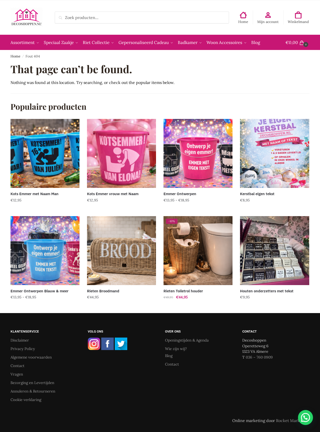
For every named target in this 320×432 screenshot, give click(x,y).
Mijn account (267, 21)
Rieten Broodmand (103, 291)
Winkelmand (298, 21)
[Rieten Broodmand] (121, 250)
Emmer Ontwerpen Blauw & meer (39, 291)
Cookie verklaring (25, 399)
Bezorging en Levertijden (32, 382)
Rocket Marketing (293, 420)
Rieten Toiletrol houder (183, 291)
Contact (17, 365)
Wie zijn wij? (176, 348)
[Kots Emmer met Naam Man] (45, 153)
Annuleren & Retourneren (32, 391)
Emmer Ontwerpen (180, 193)
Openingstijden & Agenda (187, 340)
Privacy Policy (22, 348)
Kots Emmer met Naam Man (34, 193)
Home (243, 21)
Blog (168, 355)
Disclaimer (19, 340)
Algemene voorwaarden (31, 357)
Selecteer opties (45, 210)
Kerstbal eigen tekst (257, 193)
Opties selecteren (274, 307)
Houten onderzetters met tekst (267, 291)
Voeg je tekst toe (198, 210)
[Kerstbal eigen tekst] (274, 153)
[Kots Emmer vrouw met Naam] (121, 153)
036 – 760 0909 (259, 357)
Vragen (16, 374)
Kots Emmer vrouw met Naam (112, 193)
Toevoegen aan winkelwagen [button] (121, 307)
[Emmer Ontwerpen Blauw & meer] (45, 250)
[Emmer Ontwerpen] (198, 153)
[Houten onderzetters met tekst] (274, 250)
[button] (305, 417)
